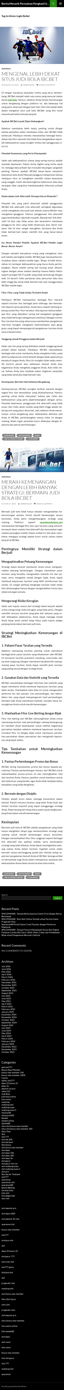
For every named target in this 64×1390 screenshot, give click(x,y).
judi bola (12, 99)
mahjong (5, 1102)
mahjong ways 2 (8, 1110)
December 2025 (8, 982)
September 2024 (9, 1022)
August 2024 (7, 1025)
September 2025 (9, 990)
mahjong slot (7, 1104)
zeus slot (5, 1198)
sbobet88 (5, 1123)
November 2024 (9, 1017)
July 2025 (5, 995)
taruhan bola (7, 1190)
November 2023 (9, 1049)
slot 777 (5, 1137)
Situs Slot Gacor (8, 1299)
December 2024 (8, 1014)
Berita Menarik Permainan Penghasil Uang (25, 3)
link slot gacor (7, 1358)
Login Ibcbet (33, 439)
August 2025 (7, 993)
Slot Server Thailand (10, 1174)
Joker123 (5, 1091)
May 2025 (6, 1001)
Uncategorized (8, 1195)
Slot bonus (6, 1145)
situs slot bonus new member (14, 1126)
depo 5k (5, 1086)
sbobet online (7, 1120)
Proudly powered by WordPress (13, 1386)
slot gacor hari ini (9, 1163)
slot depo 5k (7, 1158)
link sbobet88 (7, 1331)
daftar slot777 (8, 1080)
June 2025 (6, 998)
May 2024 (6, 1033)
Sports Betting (8, 1187)
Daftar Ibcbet (24, 435)
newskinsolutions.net (51, 522)
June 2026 (6, 969)
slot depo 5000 (8, 1213)
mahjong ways (8, 1107)
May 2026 (6, 971)
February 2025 (8, 1009)
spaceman (6, 1179)
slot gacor (6, 1161)
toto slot (5, 1193)
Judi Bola (6, 69)
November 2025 (9, 985)
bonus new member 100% (13, 1075)
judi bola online (8, 1096)
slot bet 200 (6, 1139)
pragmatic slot (8, 1283)
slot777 (4, 1177)
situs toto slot (7, 1261)
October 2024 (7, 1020)
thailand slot (7, 1272)
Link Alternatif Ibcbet (13, 439)
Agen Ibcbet (9, 435)
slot (3, 1245)
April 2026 (6, 974)
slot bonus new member (12, 1147)
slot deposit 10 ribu (10, 1219)
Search (4, 894)
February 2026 (8, 979)
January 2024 (7, 1044)
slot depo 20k (7, 1155)
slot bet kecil (7, 1142)
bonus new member (10, 1229)
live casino (6, 1099)
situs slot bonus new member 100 (16, 1128)
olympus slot (7, 1240)
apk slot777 (6, 1067)
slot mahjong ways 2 (10, 1169)
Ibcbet (37, 435)
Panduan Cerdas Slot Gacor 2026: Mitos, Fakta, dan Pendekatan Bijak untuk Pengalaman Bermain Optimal (30, 933)
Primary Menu (60, 3)
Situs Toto (6, 1131)
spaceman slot (8, 1182)
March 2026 (7, 977)
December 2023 (8, 1046)
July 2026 (5, 966)
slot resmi (6, 1342)
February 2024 (8, 1041)
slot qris (5, 1171)
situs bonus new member (12, 1320)
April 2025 (6, 1004)
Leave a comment (47, 85)
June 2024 (6, 1030)
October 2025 (7, 987)
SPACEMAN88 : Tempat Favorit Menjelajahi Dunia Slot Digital (30, 929)
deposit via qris (8, 1088)
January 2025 (7, 1012)
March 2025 (7, 1006)
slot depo (5, 1150)
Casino (4, 1078)
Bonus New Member (10, 1070)
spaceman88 (7, 1185)
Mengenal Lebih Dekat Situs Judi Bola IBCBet (30, 76)
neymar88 (6, 1112)
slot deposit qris (8, 1208)
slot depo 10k (7, 1153)
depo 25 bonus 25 (9, 1083)
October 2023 (7, 1052)
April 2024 (6, 1036)
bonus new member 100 (12, 1072)
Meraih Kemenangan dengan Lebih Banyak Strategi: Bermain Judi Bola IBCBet (30, 490)
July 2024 (5, 1028)
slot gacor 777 (8, 1256)
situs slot (5, 1304)
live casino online (9, 1326)
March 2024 (7, 1038)
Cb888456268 (28, 85)
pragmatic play (8, 1310)
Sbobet (4, 1118)
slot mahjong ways (9, 1166)
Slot (3, 1134)
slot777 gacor (7, 1267)
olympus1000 (7, 1115)
